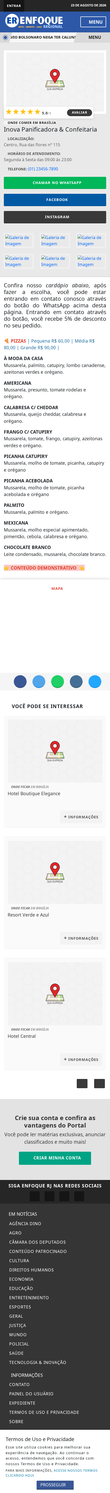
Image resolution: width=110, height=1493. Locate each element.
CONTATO (19, 1384)
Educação (20, 1288)
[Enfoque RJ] (36, 21)
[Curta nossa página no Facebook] (35, 1196)
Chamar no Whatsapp (56, 182)
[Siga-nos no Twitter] (64, 1196)
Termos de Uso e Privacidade (43, 1412)
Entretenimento (28, 1297)
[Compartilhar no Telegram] (76, 681)
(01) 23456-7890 (43, 169)
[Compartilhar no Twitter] (38, 681)
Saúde (16, 1353)
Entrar (14, 5)
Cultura (18, 1260)
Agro (15, 1233)
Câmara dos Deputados (37, 1242)
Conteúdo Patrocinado (37, 1251)
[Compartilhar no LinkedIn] (95, 681)
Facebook (57, 199)
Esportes (19, 1307)
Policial (18, 1344)
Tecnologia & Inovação (37, 1362)
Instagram (57, 216)
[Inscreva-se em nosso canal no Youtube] (79, 1196)
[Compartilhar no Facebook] (20, 681)
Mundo (17, 1335)
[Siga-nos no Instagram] (49, 1196)
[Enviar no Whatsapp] (57, 681)
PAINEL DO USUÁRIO (31, 1394)
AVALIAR (79, 112)
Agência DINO (24, 1223)
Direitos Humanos (31, 1270)
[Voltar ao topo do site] (102, 821)
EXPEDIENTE (22, 1403)
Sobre (16, 1421)
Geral (15, 1316)
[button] (99, 1083)
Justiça (17, 1325)
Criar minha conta (56, 1158)
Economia (21, 1279)
